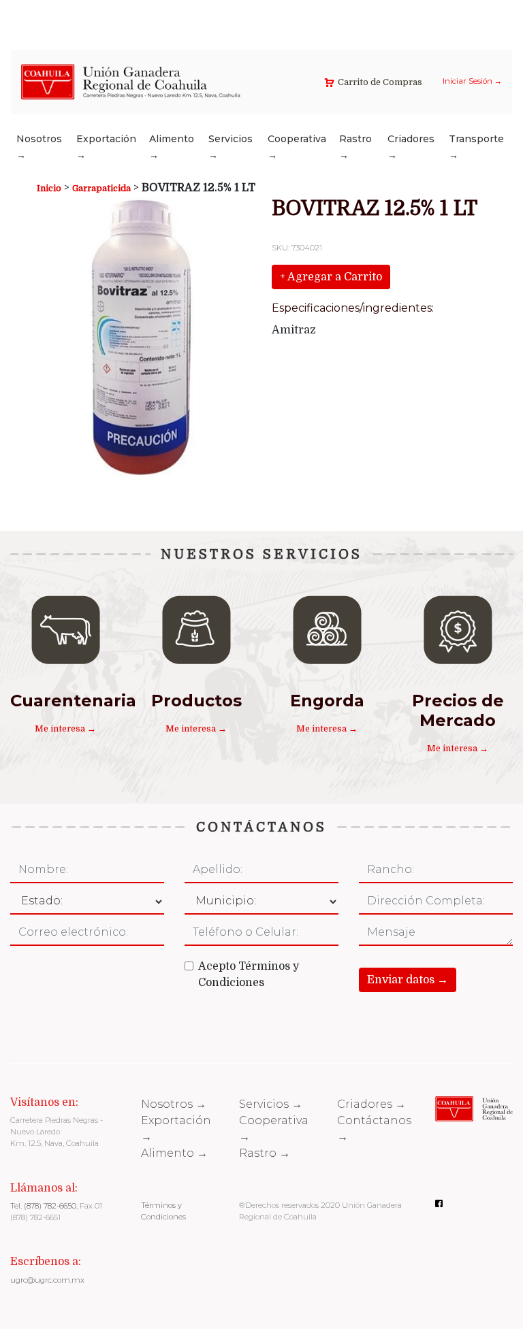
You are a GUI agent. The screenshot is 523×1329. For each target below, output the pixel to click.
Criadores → (410, 147)
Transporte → (476, 147)
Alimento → (171, 147)
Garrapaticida (101, 188)
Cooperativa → (297, 147)
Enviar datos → (407, 980)
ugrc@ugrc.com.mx (47, 1280)
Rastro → (355, 147)
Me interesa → (65, 728)
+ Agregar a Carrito (331, 277)
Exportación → (106, 147)
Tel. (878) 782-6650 (43, 1206)
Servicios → (230, 147)
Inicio (49, 188)
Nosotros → (39, 147)
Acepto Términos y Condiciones (248, 974)
